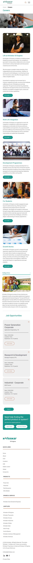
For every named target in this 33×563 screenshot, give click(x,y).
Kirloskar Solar (7, 526)
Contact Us (5, 472)
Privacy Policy (6, 559)
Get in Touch (9, 426)
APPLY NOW (9, 343)
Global (4, 469)
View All (8, 409)
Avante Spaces (7, 531)
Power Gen (6, 483)
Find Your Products (22, 426)
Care (4, 458)
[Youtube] (7, 555)
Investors (5, 461)
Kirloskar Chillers (7, 523)
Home (4, 453)
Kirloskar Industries (8, 520)
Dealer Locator (6, 467)
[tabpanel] (16, 291)
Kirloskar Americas (8, 536)
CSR (4, 464)
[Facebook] (9, 555)
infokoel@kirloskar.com (9, 552)
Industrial (5, 485)
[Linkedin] (4, 555)
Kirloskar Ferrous (7, 518)
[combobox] (16, 273)
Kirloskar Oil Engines (8, 512)
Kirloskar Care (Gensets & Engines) (12, 502)
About (4, 456)
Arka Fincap (6, 528)
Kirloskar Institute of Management (11, 534)
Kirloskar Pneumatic (8, 515)
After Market (6, 491)
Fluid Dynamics (7, 488)
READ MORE (7, 95)
